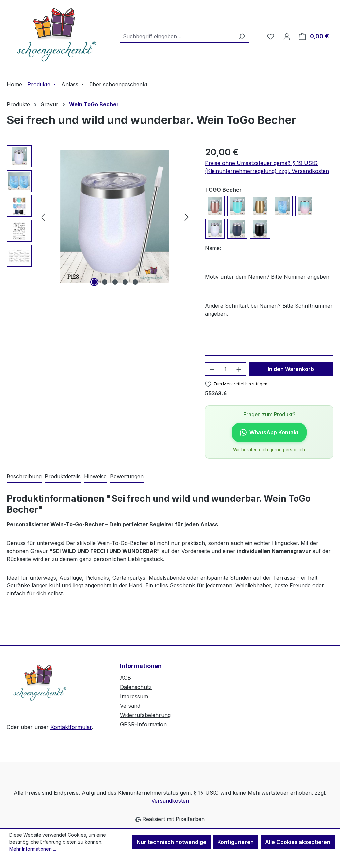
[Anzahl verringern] (212, 369)
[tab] (24, 477)
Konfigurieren (235, 842)
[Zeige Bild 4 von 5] (125, 282)
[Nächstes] (187, 217)
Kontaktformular (71, 727)
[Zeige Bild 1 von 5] (94, 282)
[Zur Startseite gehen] (56, 35)
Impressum (134, 696)
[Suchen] (241, 36)
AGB (125, 677)
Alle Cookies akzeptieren (297, 842)
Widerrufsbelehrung (145, 715)
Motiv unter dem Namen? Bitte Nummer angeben (267, 276)
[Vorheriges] (43, 217)
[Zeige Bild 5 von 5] (135, 282)
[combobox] (177, 36)
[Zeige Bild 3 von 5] (115, 282)
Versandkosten (170, 800)
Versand (130, 705)
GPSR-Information (143, 724)
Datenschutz (136, 687)
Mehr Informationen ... (32, 849)
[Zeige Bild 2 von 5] (104, 282)
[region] (99, 216)
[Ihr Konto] (287, 36)
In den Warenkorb (291, 369)
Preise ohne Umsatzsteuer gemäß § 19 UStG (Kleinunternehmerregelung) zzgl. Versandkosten (267, 167)
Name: (213, 248)
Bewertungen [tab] (127, 476)
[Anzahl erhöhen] (239, 369)
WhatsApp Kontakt (273, 432)
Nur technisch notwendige (171, 842)
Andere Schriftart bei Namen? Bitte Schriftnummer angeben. (269, 309)
